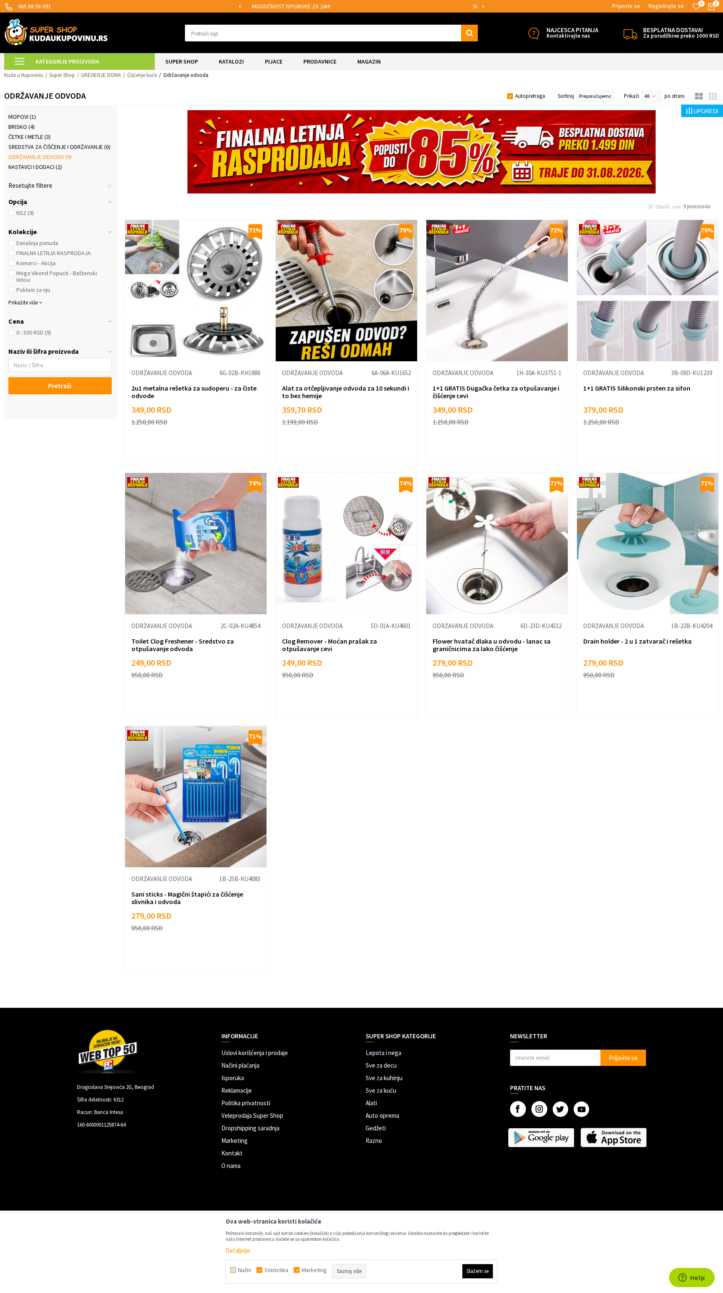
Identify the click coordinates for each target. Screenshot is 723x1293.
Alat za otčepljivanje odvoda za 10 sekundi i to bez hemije (345, 391)
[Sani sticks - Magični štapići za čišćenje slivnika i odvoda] (196, 796)
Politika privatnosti (245, 1103)
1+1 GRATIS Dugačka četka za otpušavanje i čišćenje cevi (496, 391)
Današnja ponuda (37, 243)
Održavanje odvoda (40, 157)
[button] (331, 33)
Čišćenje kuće (142, 75)
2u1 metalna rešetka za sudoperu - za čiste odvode (193, 391)
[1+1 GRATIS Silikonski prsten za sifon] (647, 290)
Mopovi (22, 116)
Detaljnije (238, 1251)
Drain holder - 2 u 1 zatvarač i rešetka (637, 641)
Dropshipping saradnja (250, 1128)
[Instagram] (539, 1109)
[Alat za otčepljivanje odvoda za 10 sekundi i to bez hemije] (346, 290)
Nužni (244, 1270)
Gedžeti (376, 1128)
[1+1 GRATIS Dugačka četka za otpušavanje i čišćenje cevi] (497, 290)
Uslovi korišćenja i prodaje (254, 1053)
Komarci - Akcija (36, 263)
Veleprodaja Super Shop (252, 1115)
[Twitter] (560, 1109)
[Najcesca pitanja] (533, 33)
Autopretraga (530, 96)
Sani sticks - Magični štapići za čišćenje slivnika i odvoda (187, 897)
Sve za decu (381, 1065)
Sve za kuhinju (384, 1078)
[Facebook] (518, 1109)
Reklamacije (236, 1090)
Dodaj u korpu (201, 449)
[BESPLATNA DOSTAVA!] (630, 33)
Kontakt (232, 1153)
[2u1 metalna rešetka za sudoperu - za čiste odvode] (196, 290)
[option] (361, 6)
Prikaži (631, 96)
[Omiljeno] (696, 6)
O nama (231, 1166)
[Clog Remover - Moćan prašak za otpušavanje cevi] (346, 543)
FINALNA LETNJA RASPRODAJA (53, 253)
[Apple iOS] (614, 1137)
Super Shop (62, 75)
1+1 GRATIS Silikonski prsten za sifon (636, 388)
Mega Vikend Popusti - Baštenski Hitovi (56, 276)
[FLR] (422, 152)
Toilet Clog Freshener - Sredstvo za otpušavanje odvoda (182, 644)
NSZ (25, 213)
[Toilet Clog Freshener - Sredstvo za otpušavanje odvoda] (196, 543)
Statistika (276, 1270)
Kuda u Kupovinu (23, 75)
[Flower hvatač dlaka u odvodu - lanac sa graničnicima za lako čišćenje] (497, 543)
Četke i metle (29, 137)
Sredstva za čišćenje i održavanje (59, 147)
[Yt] (581, 1109)
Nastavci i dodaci (35, 167)
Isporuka (232, 1078)
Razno (374, 1140)
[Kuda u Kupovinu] (56, 32)
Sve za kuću (381, 1090)
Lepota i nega (383, 1053)
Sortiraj (566, 96)
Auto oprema (382, 1115)
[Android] (542, 1137)
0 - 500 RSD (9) (33, 332)
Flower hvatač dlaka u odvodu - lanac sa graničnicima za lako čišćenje (492, 644)
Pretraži (60, 385)
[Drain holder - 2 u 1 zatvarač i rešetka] (647, 543)
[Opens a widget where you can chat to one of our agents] (692, 1278)
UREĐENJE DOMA (101, 75)
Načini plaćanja (240, 1065)
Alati (371, 1103)
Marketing (234, 1140)
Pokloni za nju (33, 290)
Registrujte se (666, 6)
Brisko (21, 126)
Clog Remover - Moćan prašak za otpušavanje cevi (329, 644)
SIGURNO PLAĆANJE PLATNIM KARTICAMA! (361, 6)
